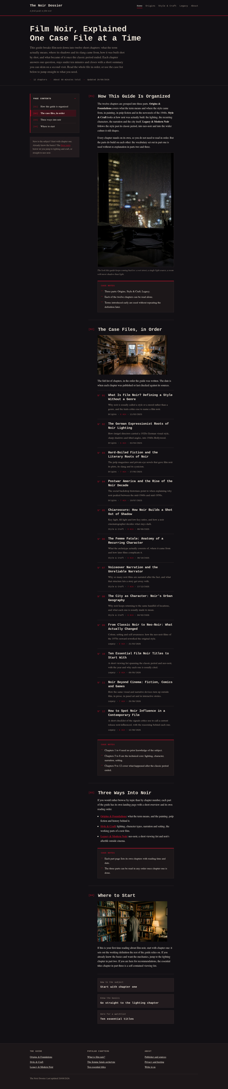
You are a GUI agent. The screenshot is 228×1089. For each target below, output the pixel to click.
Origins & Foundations (41, 1056)
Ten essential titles (96, 1066)
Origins (150, 6)
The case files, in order (53, 113)
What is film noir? (96, 1056)
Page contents (42, 98)
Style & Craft (167, 6)
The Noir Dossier (46, 8)
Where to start (48, 126)
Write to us (150, 1066)
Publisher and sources (155, 1056)
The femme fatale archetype (101, 1061)
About (194, 6)
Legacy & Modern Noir (41, 1066)
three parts (65, 145)
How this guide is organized (54, 106)
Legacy (184, 6)
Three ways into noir (51, 119)
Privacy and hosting (154, 1061)
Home (140, 6)
